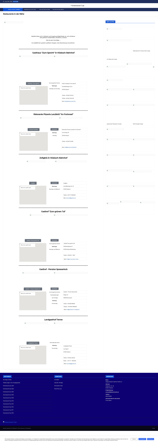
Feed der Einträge (58, 382)
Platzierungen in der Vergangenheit (11, 382)
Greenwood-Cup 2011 (8, 410)
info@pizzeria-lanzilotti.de (70, 147)
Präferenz (134, 439)
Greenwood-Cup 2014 (8, 400)
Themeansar (28, 428)
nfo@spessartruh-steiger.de (72, 309)
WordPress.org (58, 388)
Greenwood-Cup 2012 (8, 407)
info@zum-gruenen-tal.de (72, 259)
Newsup (22, 428)
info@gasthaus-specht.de (70, 101)
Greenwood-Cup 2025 (30, 9)
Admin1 (153, 428)
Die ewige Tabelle (7, 379)
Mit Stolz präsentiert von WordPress (10, 428)
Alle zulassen (150, 439)
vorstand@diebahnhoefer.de (112, 392)
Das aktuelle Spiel (44, 9)
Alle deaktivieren (142, 439)
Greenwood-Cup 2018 (8, 397)
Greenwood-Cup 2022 (8, 391)
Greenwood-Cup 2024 (8, 385)
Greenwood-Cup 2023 (8, 388)
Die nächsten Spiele (58, 9)
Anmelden (56, 379)
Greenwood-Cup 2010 (8, 413)
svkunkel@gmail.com (71, 198)
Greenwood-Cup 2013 (8, 403)
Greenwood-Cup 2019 (8, 394)
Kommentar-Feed (58, 385)
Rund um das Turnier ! (14, 9)
